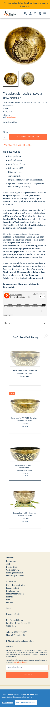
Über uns (8, 323)
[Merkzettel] (35, 13)
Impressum (11, 561)
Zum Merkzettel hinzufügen (20, 145)
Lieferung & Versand (15, 575)
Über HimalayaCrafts (15, 585)
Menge (6, 132)
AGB (8, 564)
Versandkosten (11, 117)
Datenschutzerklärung (20, 662)
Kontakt (9, 602)
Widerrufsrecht (12, 569)
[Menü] (44, 13)
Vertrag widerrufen (14, 572)
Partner (9, 596)
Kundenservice (12, 591)
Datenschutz (11, 566)
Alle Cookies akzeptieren (26, 702)
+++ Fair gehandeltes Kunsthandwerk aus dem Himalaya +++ (25, 4)
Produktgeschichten (15, 593)
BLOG (8, 599)
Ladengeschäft (12, 588)
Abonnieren (27, 675)
